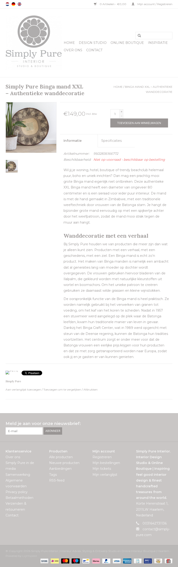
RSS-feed (56, 480)
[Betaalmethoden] (44, 560)
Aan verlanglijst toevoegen (24, 389)
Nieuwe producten (64, 463)
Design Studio (93, 43)
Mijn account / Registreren (154, 4)
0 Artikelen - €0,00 (113, 4)
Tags (53, 475)
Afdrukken (90, 389)
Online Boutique (127, 43)
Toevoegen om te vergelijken (62, 389)
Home (69, 43)
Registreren (102, 457)
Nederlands (7, 4)
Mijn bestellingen (106, 463)
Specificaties (111, 141)
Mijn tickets (101, 469)
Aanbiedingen (60, 469)
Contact (94, 50)
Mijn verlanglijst (104, 475)
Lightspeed (29, 556)
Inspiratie (158, 43)
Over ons (73, 50)
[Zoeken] (137, 36)
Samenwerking (18, 475)
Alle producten (61, 457)
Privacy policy (17, 492)
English (19, 4)
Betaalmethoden (19, 498)
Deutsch (13, 4)
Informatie (73, 141)
